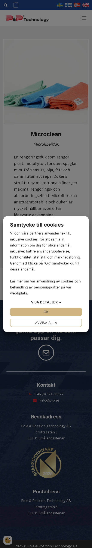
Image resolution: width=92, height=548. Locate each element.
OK (46, 312)
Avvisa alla (46, 323)
